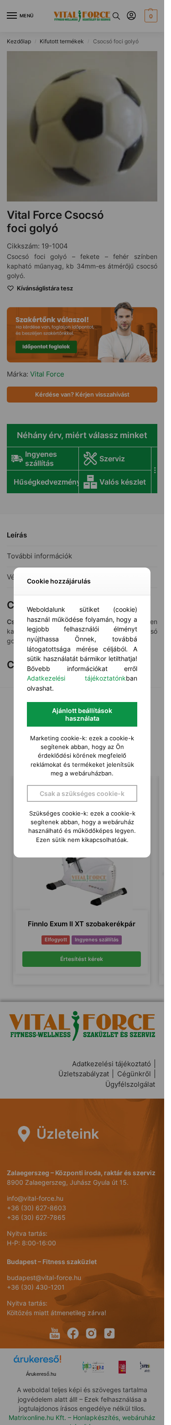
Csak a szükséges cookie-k (82, 793)
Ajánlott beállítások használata (82, 714)
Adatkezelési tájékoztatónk (76, 678)
